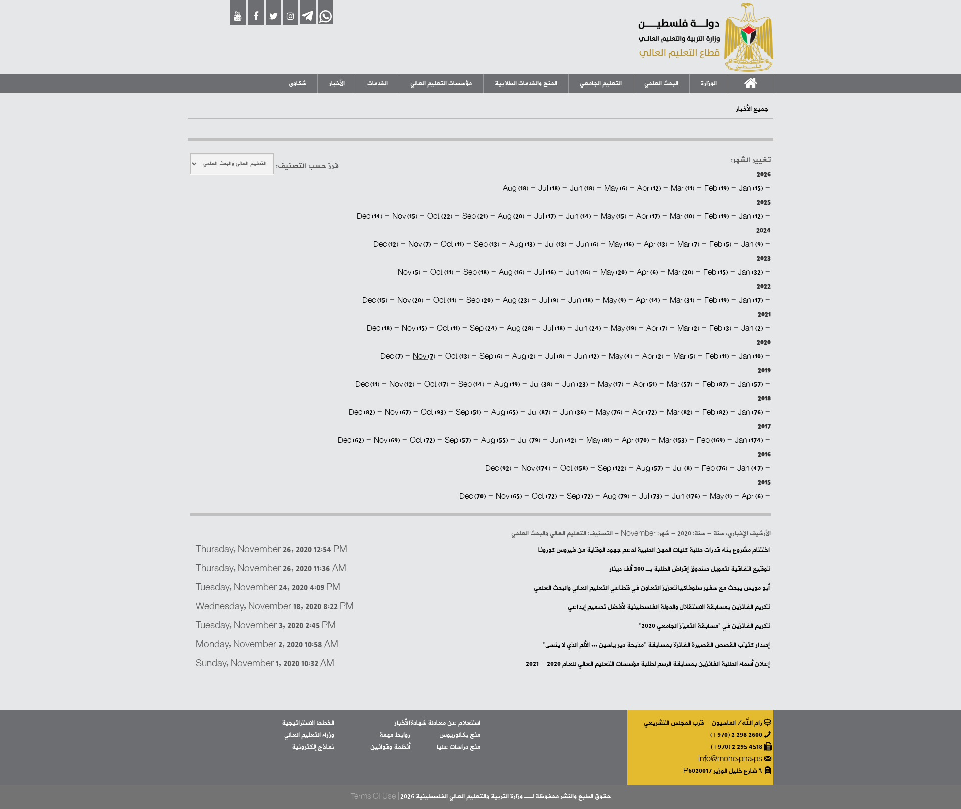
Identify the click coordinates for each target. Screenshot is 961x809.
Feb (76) (714, 468)
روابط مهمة (394, 735)
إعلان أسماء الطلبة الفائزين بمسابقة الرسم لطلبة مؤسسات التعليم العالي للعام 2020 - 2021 (648, 664)
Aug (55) (494, 440)
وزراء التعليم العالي (309, 735)
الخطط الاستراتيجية (308, 723)
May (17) (610, 384)
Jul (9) (548, 300)
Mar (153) (673, 440)
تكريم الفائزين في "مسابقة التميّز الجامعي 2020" (704, 626)
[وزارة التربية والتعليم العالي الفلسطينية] (705, 37)
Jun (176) (686, 496)
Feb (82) (715, 412)
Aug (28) (520, 328)
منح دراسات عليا (458, 747)
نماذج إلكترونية (313, 747)
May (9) (614, 300)
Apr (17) (648, 216)
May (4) (620, 356)
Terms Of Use (373, 796)
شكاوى (297, 83)
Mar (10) (682, 216)
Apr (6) (647, 272)
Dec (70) (472, 496)
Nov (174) (535, 468)
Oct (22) (439, 216)
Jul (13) (555, 244)
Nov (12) (401, 384)
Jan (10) (751, 356)
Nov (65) (509, 496)
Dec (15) (374, 300)
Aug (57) (649, 468)
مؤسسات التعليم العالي (441, 83)
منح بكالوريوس (459, 735)
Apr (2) (652, 356)
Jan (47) (750, 468)
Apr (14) (648, 300)
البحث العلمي (661, 83)
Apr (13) (655, 244)
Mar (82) (679, 412)
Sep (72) (580, 496)
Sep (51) (468, 412)
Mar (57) (679, 384)
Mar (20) (680, 272)
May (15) (613, 216)
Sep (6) (490, 356)
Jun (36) (573, 412)
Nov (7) (419, 244)
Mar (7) (688, 244)
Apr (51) (645, 384)
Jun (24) (588, 328)
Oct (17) (436, 384)
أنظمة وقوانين (390, 747)
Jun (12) (586, 356)
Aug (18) (515, 188)
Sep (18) (476, 272)
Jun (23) (575, 384)
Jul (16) (545, 272)
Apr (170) (635, 440)
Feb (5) (720, 244)
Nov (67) (398, 412)
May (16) (621, 244)
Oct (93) (433, 412)
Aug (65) (504, 412)
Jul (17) (545, 216)
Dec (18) (379, 328)
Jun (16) (578, 272)
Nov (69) (387, 440)
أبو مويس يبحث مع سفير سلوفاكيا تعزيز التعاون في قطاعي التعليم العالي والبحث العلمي (652, 588)
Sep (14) (471, 384)
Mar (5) (684, 356)
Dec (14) (369, 216)
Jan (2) (752, 328)
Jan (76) (750, 412)
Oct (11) (452, 244)
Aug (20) (511, 216)
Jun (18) (582, 188)
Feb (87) (715, 384)
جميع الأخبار (752, 109)
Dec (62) (351, 440)
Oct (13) (457, 356)
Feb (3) (720, 328)
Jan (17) (751, 300)
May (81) (599, 440)
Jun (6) (587, 244)
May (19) (623, 328)
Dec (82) (362, 412)
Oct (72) (422, 440)
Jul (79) (529, 440)
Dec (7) (391, 356)
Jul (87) (539, 412)
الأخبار (337, 83)
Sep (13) (486, 244)
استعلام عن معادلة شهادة (445, 723)
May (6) (615, 188)
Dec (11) (367, 384)
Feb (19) (716, 188)
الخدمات (377, 83)
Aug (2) (523, 356)
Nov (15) (404, 216)
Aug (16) (511, 272)
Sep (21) (475, 216)
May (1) (721, 496)
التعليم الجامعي (601, 83)
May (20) (613, 272)
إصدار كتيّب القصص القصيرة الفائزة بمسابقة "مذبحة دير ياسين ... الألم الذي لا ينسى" (656, 645)
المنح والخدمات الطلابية (526, 83)
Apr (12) (649, 188)
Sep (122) (612, 468)
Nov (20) (410, 300)
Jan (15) (751, 188)
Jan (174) (749, 440)
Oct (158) (574, 468)
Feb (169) (711, 440)
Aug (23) (516, 300)
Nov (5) (409, 272)
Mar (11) (682, 188)
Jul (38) (541, 384)
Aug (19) (507, 384)
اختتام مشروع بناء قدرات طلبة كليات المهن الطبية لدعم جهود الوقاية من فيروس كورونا (654, 550)
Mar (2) (688, 328)
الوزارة (709, 83)
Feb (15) (715, 272)
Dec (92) (498, 468)
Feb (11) (717, 356)
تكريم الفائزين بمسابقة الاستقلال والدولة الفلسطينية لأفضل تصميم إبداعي (669, 607)
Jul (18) (549, 188)
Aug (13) (522, 244)
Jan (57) (750, 384)
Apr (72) (644, 412)
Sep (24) (483, 328)
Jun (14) (578, 216)
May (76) (609, 412)
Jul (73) (650, 496)
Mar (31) (682, 300)
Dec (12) (385, 244)
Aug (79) (616, 496)
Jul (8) (554, 356)
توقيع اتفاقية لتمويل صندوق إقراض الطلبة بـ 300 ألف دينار (689, 569)
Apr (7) (656, 328)
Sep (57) (458, 440)
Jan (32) (750, 272)
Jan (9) (752, 244)
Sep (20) (479, 300)
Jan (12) (751, 216)
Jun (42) (563, 440)
